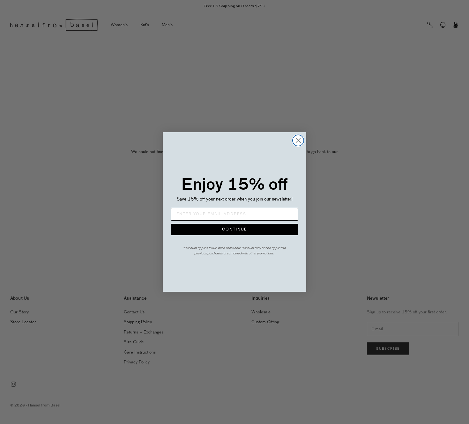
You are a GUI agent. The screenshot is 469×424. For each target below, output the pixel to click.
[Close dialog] (298, 140)
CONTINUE (234, 229)
